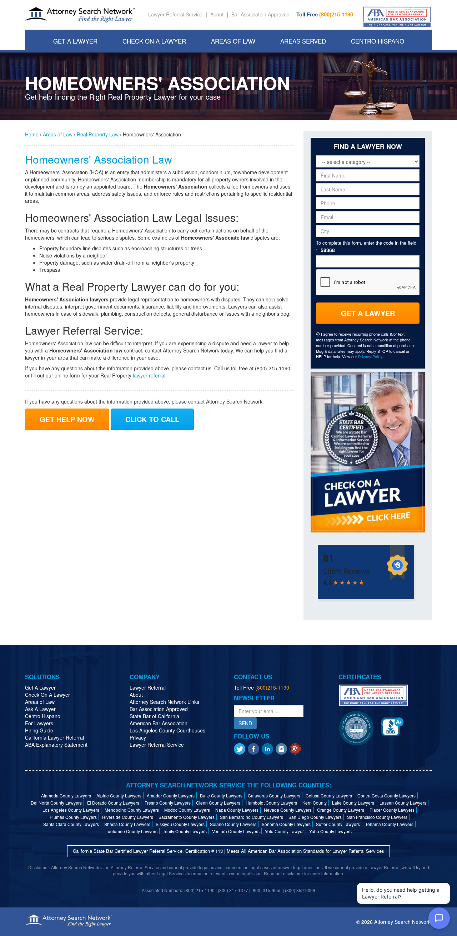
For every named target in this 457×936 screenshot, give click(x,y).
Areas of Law (57, 134)
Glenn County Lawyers (218, 803)
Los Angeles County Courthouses (167, 730)
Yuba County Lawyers (330, 831)
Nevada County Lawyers (288, 810)
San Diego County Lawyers (315, 817)
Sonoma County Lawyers (286, 824)
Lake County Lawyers (353, 803)
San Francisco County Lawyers (377, 817)
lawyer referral (149, 375)
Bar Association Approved (260, 14)
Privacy (138, 737)
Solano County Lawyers (233, 824)
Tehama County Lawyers (389, 824)
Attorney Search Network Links (164, 701)
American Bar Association (158, 723)
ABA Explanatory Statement (56, 744)
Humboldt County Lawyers (271, 803)
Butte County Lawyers (221, 795)
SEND (245, 723)
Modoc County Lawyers (187, 810)
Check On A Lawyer (154, 40)
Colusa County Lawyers (329, 795)
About (217, 14)
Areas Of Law (233, 40)
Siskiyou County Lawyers (180, 824)
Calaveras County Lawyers (274, 795)
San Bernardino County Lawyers (251, 817)
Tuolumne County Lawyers (131, 831)
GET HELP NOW (67, 419)
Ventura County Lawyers (236, 831)
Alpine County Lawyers (118, 795)
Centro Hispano (377, 40)
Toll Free (324, 14)
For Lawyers (39, 723)
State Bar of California (154, 716)
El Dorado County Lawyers (113, 803)
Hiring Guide (39, 730)
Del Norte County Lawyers (56, 803)
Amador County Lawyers (171, 795)
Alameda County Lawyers (66, 795)
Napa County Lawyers (236, 810)
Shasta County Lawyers (127, 824)
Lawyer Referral (148, 687)
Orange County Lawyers (340, 810)
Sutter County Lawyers (338, 824)
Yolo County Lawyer (284, 831)
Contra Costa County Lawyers (386, 795)
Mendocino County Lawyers (132, 810)
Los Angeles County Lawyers (70, 810)
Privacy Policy (370, 356)
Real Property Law (98, 134)
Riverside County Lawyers (127, 817)
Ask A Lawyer (40, 708)
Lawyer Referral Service (175, 14)
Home (32, 134)
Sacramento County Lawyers (187, 817)
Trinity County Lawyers (185, 831)
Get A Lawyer (75, 40)
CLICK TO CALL (152, 419)
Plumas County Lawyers (73, 817)
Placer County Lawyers (392, 810)
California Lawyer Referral (54, 737)
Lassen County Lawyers (403, 803)
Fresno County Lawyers (168, 803)
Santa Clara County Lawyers (71, 824)
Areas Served (303, 40)
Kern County (314, 803)
